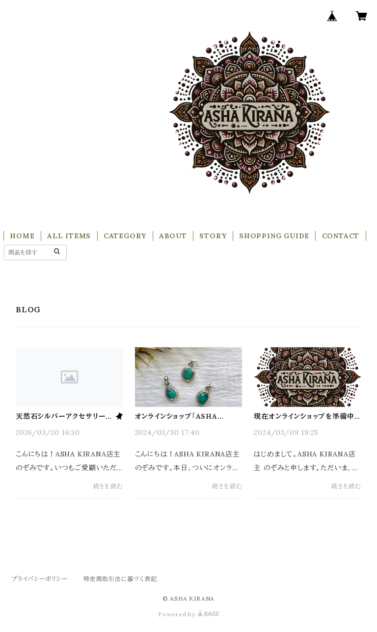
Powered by (177, 614)
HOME (22, 235)
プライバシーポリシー (40, 578)
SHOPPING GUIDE (274, 235)
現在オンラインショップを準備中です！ (304, 416)
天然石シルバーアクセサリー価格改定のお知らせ (64, 416)
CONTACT (341, 235)
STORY (212, 235)
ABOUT (173, 235)
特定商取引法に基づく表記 (120, 578)
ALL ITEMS (69, 235)
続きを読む (108, 486)
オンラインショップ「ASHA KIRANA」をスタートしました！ (184, 416)
